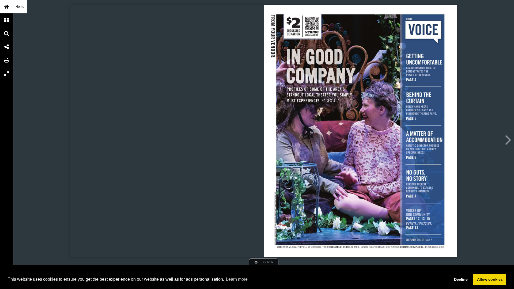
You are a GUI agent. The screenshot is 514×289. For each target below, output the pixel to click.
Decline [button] (461, 279)
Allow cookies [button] (490, 279)
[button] (6, 6)
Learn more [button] (237, 279)
